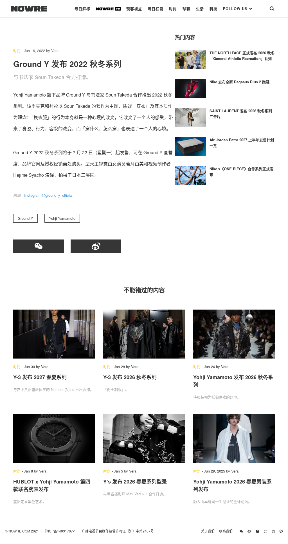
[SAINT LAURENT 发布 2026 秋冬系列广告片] (190, 116)
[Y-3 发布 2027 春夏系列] (54, 334)
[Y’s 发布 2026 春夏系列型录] (144, 438)
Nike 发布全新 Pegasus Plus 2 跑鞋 (239, 81)
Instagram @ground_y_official (48, 195)
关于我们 (208, 531)
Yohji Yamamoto (62, 218)
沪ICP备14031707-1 (61, 531)
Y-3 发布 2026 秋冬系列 (130, 377)
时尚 (173, 8)
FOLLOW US (236, 8)
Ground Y (25, 218)
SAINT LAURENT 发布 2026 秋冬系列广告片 (241, 113)
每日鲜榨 (82, 8)
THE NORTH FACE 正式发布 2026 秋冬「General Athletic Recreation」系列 (242, 55)
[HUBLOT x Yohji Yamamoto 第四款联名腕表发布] (54, 438)
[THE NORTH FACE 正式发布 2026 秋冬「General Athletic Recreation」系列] (190, 58)
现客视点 (134, 8)
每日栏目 (155, 8)
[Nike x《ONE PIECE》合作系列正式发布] (190, 174)
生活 (200, 8)
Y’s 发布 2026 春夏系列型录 (135, 481)
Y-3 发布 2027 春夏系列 (40, 377)
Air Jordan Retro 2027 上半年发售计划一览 (242, 142)
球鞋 (186, 8)
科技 (213, 8)
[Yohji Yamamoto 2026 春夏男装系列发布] (234, 438)
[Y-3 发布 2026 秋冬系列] (144, 334)
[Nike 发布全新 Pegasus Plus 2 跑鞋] (190, 87)
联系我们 (227, 531)
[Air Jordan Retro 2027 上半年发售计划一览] (190, 145)
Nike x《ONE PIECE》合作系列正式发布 (241, 171)
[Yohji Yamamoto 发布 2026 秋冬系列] (234, 334)
